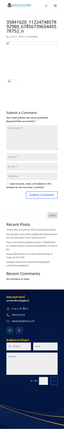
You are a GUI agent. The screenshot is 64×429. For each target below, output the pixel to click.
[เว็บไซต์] (10, 330)
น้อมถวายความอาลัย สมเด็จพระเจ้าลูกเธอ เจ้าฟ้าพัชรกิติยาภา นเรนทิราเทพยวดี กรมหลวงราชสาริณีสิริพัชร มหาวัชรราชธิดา (31, 246)
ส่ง (54, 380)
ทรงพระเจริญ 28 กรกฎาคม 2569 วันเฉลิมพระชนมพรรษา (31, 229)
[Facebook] (19, 330)
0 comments (32, 36)
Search (52, 215)
